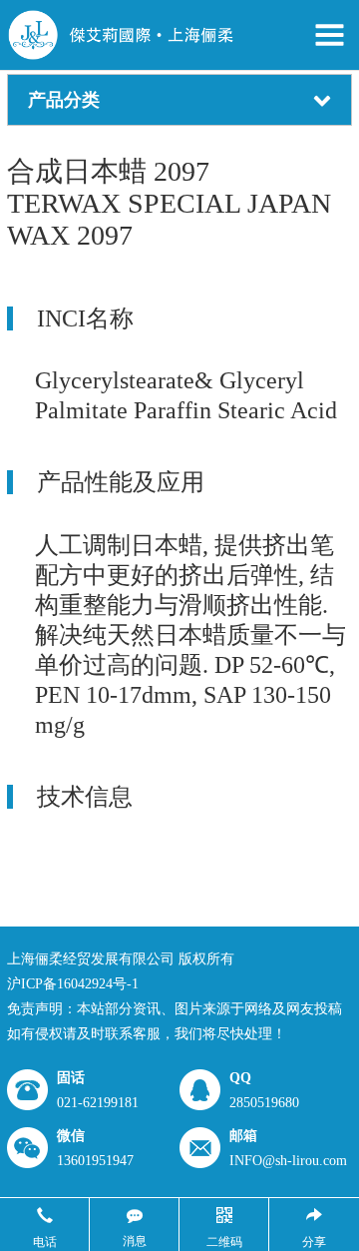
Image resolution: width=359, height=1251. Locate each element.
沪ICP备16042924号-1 (73, 983)
